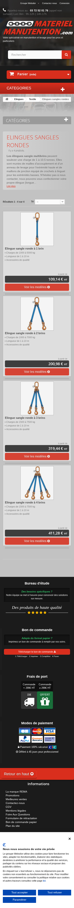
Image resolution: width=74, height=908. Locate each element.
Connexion (64, 3)
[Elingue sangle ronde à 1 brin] (37, 229)
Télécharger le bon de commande (36, 651)
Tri (32, 201)
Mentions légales (16, 810)
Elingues (19, 99)
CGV (8, 806)
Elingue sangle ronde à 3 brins (25, 417)
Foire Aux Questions (18, 814)
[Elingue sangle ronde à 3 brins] (37, 398)
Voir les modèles (35, 287)
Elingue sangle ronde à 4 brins (25, 502)
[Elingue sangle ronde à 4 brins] (37, 483)
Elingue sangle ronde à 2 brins (25, 333)
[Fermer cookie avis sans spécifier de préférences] (69, 839)
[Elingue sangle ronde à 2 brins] (37, 314)
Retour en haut (17, 774)
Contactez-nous (49, 3)
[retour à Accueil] (6, 99)
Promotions (12, 795)
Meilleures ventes (16, 799)
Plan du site (13, 825)
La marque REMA (16, 791)
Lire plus (11, 186)
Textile (32, 99)
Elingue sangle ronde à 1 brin (24, 248)
